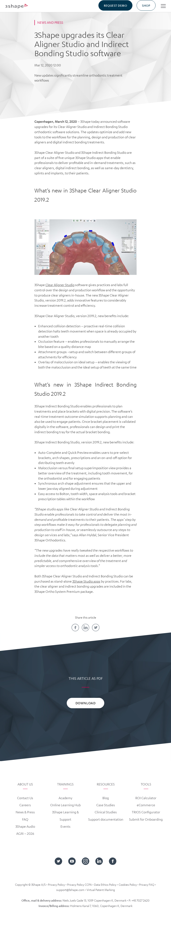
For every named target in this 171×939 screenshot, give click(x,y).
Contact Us (25, 798)
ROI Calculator (145, 798)
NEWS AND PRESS (50, 22)
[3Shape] (16, 6)
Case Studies (105, 805)
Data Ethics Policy (105, 884)
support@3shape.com (70, 890)
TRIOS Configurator (146, 812)
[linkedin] (85, 627)
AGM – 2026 (25, 833)
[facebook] (75, 627)
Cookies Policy (128, 884)
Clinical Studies (106, 812)
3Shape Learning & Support (65, 815)
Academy (65, 798)
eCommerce (146, 805)
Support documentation (105, 819)
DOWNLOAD (85, 703)
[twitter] (95, 627)
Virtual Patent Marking (101, 890)
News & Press (25, 812)
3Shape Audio (25, 826)
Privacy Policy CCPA (79, 884)
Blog (105, 798)
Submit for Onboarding (146, 819)
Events (65, 826)
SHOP (146, 5)
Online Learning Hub (65, 805)
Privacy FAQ (146, 884)
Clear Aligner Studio (59, 285)
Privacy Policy (56, 884)
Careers (25, 805)
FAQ (25, 819)
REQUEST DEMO (115, 5)
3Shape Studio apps (86, 581)
